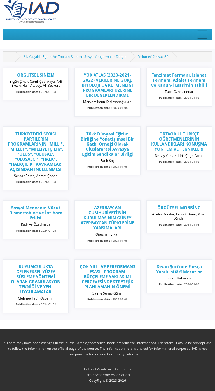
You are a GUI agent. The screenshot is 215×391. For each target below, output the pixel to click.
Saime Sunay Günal (107, 293)
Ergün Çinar (19, 81)
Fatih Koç (107, 160)
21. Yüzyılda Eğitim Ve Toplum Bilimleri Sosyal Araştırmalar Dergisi (75, 56)
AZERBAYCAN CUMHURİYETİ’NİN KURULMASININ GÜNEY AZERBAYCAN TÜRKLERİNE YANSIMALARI (107, 218)
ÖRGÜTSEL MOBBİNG (179, 207)
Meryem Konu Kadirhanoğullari (107, 101)
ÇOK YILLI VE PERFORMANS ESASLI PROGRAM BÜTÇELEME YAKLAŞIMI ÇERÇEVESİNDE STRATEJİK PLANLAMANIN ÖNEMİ (107, 276)
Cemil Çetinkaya (42, 81)
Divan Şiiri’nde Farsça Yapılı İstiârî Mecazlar (179, 269)
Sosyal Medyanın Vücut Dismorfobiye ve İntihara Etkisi (35, 212)
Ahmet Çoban (46, 175)
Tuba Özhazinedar (179, 91)
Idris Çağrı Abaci (190, 155)
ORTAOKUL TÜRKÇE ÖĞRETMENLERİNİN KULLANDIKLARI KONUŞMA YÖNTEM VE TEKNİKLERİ (179, 141)
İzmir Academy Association (107, 374)
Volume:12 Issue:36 (153, 56)
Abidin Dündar (163, 214)
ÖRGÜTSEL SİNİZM (36, 75)
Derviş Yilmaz (165, 155)
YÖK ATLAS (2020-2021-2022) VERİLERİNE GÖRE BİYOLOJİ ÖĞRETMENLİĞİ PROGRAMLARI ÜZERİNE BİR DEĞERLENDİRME (107, 85)
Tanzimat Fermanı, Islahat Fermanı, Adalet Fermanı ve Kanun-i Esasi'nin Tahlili (179, 80)
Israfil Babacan (179, 278)
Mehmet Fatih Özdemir (36, 298)
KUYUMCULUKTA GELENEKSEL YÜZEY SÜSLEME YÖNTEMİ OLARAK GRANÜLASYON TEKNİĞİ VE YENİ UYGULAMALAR (35, 279)
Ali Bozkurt (51, 85)
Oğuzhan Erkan (107, 234)
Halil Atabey (31, 85)
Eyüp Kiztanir (186, 214)
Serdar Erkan (24, 175)
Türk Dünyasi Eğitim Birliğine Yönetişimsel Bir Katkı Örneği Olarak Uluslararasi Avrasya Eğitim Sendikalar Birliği (107, 144)
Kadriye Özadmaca (35, 224)
